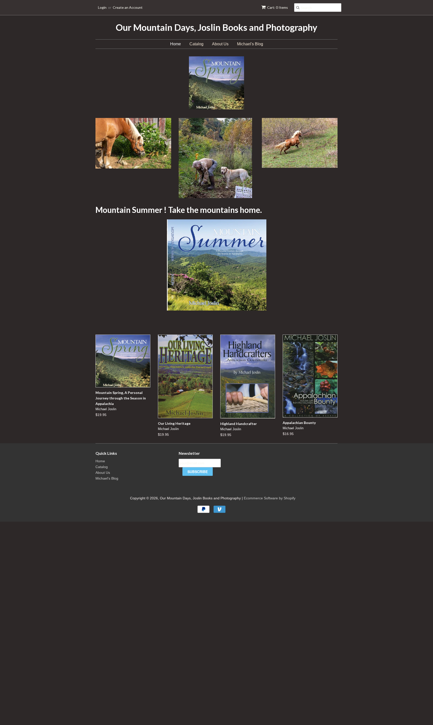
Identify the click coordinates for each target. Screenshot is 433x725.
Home (175, 44)
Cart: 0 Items (277, 7)
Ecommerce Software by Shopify (269, 498)
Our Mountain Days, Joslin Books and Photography (216, 27)
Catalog (196, 44)
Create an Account (128, 7)
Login (102, 7)
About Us (220, 44)
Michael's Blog (250, 44)
